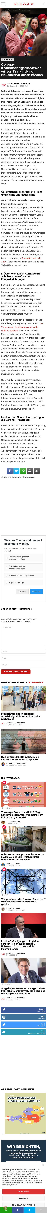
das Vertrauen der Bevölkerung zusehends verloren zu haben (22, 327)
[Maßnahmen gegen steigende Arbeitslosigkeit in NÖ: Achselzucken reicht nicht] (23, 698)
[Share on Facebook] (10, 471)
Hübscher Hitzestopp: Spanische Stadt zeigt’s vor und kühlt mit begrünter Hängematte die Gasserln (22, 857)
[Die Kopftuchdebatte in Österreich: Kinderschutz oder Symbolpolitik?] (23, 741)
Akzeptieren (23, 1191)
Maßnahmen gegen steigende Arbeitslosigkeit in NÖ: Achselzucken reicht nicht (21, 716)
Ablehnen (23, 1198)
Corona (7, 477)
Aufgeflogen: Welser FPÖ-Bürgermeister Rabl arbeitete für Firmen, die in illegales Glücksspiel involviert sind (23, 991)
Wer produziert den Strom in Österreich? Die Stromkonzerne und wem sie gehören (23, 901)
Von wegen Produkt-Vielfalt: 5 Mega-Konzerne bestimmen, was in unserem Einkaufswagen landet (22, 815)
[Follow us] (44, 4)
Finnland (17, 477)
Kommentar (36, 682)
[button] (43, 1165)
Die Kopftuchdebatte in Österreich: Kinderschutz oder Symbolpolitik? (20, 758)
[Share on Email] (37, 471)
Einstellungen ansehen (23, 1205)
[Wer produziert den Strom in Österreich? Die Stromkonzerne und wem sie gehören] (23, 881)
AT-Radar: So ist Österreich (17, 1089)
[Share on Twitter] (16, 471)
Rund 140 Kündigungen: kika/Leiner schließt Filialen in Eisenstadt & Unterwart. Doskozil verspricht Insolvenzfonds (20, 945)
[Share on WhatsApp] (23, 471)
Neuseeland (29, 477)
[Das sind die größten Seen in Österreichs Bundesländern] (25, 1133)
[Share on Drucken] (30, 471)
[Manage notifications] (5, 1208)
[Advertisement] (23, 506)
